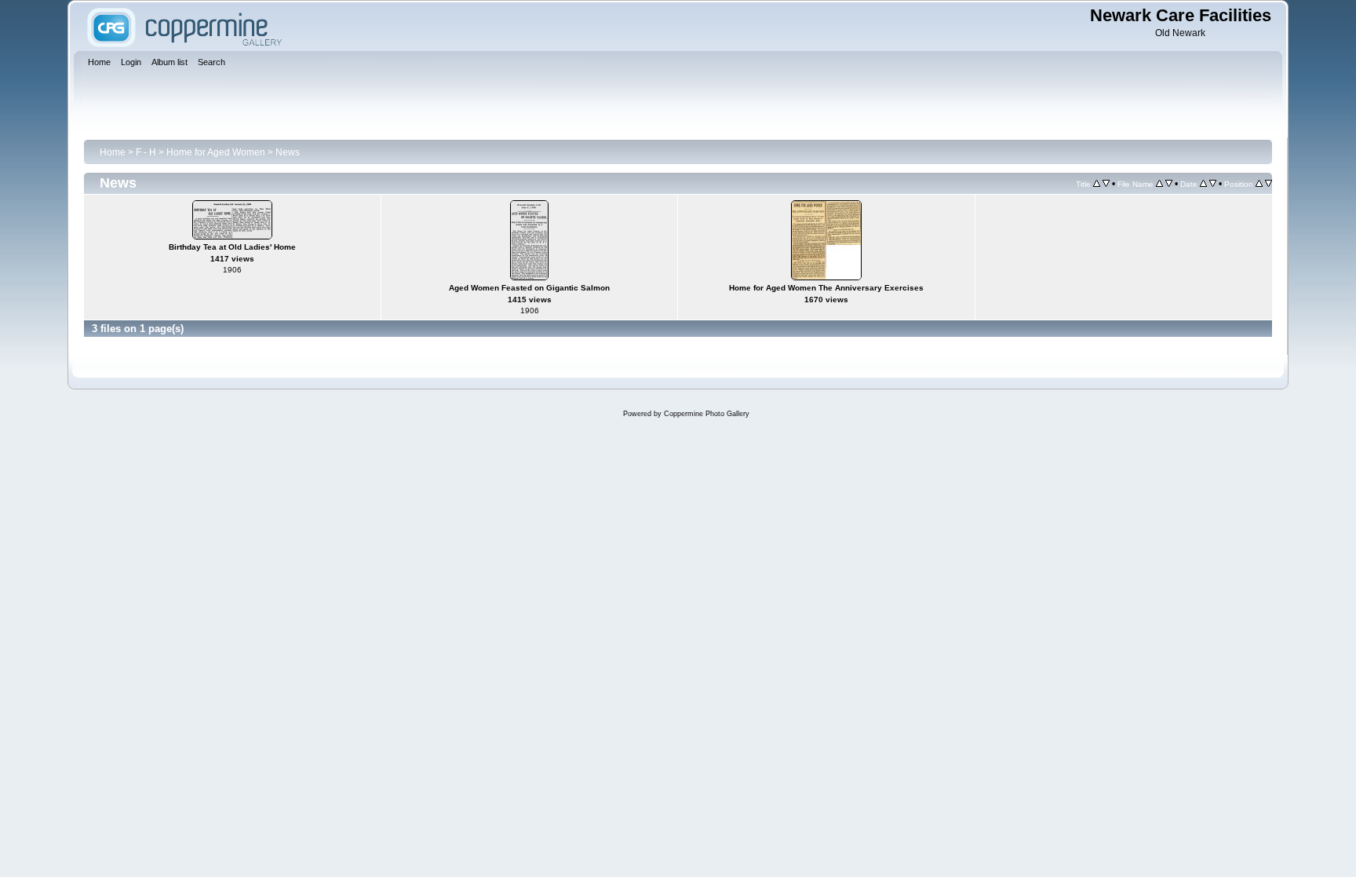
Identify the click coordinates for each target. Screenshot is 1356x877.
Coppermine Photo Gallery (706, 414)
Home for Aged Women (215, 152)
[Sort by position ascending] (1259, 183)
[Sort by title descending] (1106, 183)
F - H (146, 152)
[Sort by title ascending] (1096, 183)
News (287, 152)
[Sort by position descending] (1268, 183)
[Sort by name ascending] (1159, 183)
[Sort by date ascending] (1203, 183)
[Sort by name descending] (1168, 183)
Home (113, 152)
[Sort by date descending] (1212, 183)
